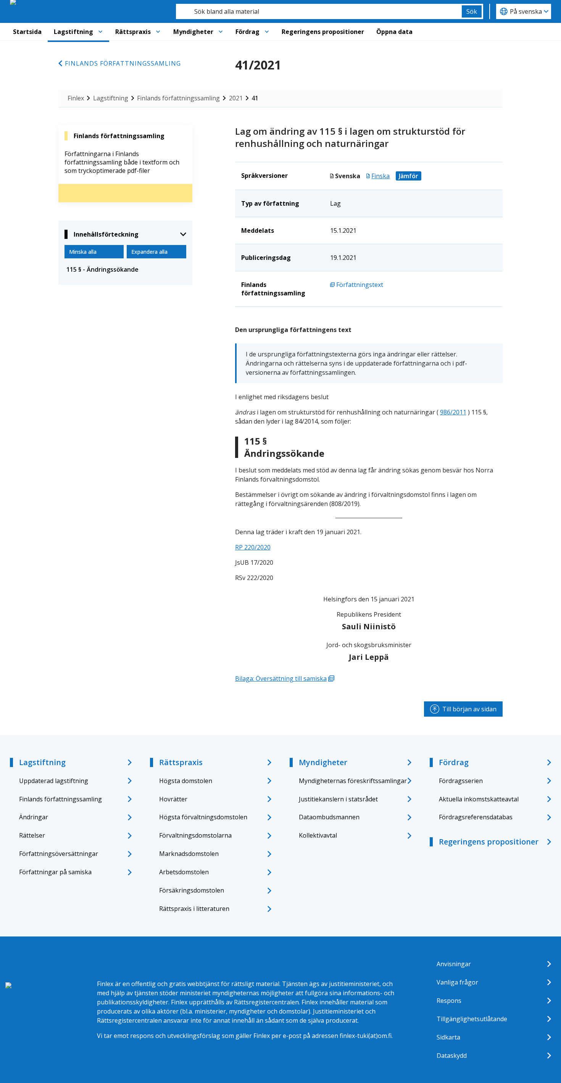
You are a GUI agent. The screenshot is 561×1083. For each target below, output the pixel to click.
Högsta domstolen (185, 781)
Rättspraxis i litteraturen (194, 908)
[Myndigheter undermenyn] (220, 31)
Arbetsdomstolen (184, 872)
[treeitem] (125, 269)
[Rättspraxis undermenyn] (158, 31)
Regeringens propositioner (323, 31)
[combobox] (319, 11)
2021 (236, 98)
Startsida (27, 31)
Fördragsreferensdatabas (476, 817)
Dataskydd (452, 1055)
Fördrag (247, 31)
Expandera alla (149, 251)
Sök (471, 11)
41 (254, 98)
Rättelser (32, 835)
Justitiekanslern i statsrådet (338, 799)
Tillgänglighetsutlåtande (472, 1019)
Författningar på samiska (55, 872)
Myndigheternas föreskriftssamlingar (353, 781)
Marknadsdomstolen (189, 853)
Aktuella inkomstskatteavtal (479, 799)
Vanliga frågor (457, 982)
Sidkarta (448, 1037)
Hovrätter (173, 799)
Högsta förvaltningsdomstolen (203, 817)
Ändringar (33, 817)
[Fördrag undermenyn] (266, 31)
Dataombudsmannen (329, 817)
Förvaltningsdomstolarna (195, 835)
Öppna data (394, 31)
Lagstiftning (73, 31)
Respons (449, 1000)
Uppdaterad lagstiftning (53, 781)
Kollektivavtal (318, 835)
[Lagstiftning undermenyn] (100, 31)
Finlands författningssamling (123, 63)
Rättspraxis (133, 31)
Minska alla (83, 251)
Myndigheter (193, 31)
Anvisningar (454, 964)
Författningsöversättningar (58, 853)
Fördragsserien (461, 781)
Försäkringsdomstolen (191, 890)
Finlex (76, 98)
